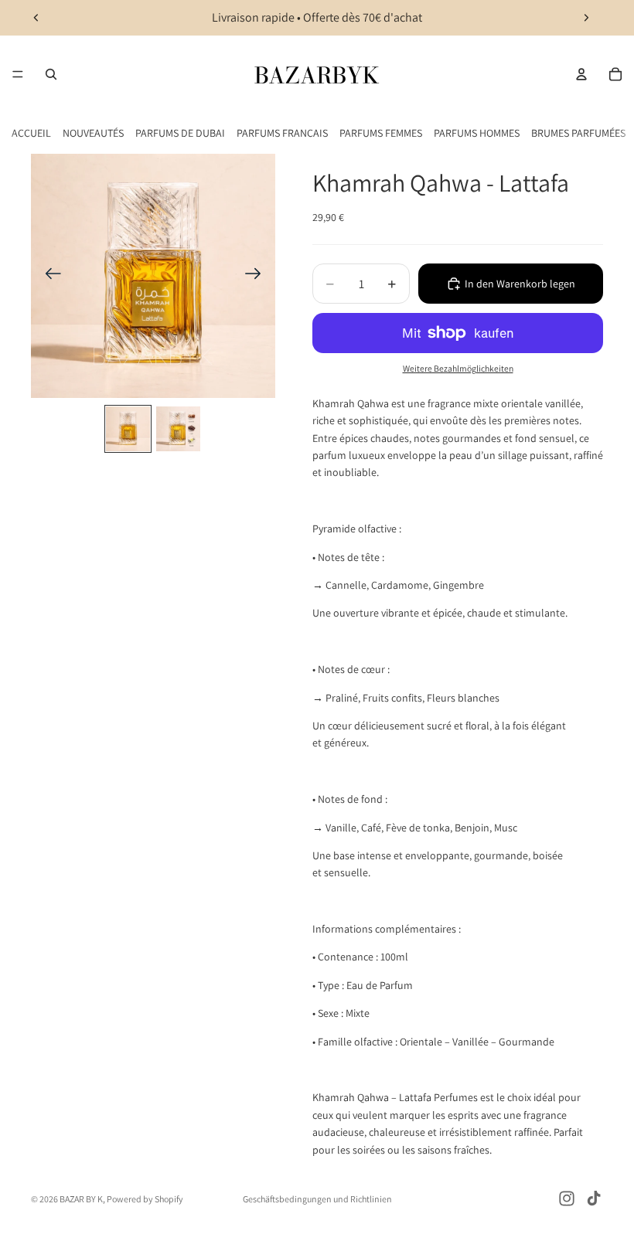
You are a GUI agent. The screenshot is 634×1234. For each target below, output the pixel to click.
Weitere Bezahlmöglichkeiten (458, 368)
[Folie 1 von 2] (128, 428)
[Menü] (18, 74)
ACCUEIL (31, 133)
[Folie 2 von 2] (178, 428)
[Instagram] (566, 1198)
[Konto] (581, 74)
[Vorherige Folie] (36, 18)
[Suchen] (51, 74)
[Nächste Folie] (586, 18)
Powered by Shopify (145, 1199)
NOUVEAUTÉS (93, 133)
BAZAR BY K (81, 1199)
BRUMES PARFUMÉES (578, 133)
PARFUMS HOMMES (477, 133)
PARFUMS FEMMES (380, 133)
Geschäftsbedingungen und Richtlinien (317, 1199)
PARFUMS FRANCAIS (282, 133)
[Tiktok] (594, 1198)
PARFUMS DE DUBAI (180, 133)
